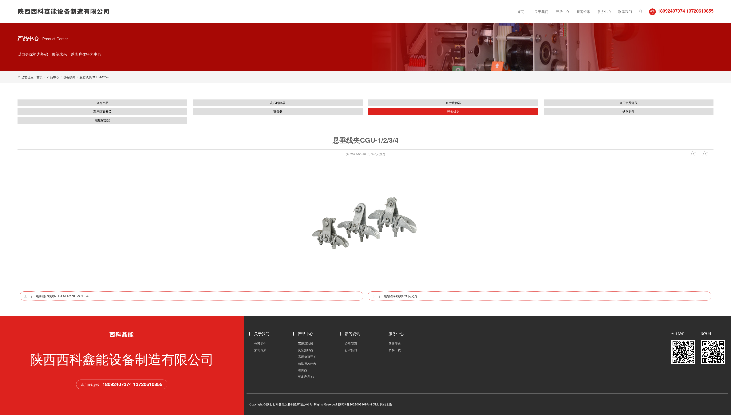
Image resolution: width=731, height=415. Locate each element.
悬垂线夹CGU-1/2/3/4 (94, 77)
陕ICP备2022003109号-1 (355, 404)
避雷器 (277, 111)
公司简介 (260, 343)
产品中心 (562, 11)
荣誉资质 (260, 350)
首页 (520, 11)
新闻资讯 (583, 11)
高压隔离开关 (102, 111)
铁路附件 (628, 111)
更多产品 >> (306, 376)
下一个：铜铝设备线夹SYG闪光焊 (394, 296)
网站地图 (386, 404)
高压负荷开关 (628, 103)
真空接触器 (453, 103)
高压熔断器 (102, 120)
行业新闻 (351, 350)
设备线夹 (69, 77)
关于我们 (541, 11)
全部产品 (102, 103)
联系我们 (625, 11)
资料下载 (395, 350)
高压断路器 (277, 103)
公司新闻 (351, 343)
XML (376, 404)
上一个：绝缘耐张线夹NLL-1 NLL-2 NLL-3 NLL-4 (56, 296)
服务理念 (395, 343)
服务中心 (604, 11)
